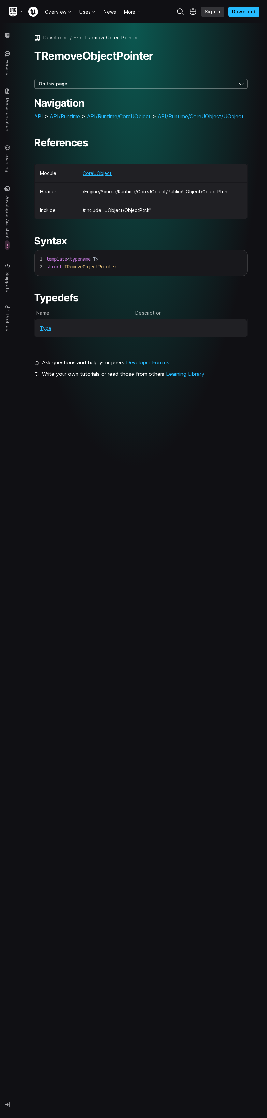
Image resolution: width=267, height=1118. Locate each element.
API (38, 116)
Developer (55, 37)
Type (45, 328)
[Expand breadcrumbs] (75, 37)
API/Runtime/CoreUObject (119, 116)
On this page (53, 83)
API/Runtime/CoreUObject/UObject (201, 116)
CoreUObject (97, 173)
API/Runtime (65, 116)
